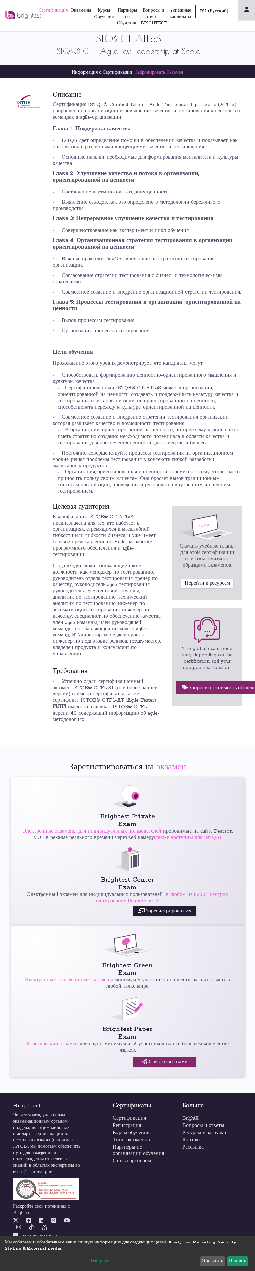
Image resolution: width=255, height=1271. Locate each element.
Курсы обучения (131, 1133)
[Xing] (53, 1221)
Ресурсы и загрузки (204, 1133)
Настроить (101, 1261)
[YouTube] (67, 1221)
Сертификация (53, 10)
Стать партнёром (132, 1161)
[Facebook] (28, 1221)
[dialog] (127, 1253)
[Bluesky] (44, 1228)
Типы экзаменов (131, 1140)
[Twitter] (17, 1221)
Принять (237, 1261)
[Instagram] (18, 1228)
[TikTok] (31, 1228)
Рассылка (193, 1147)
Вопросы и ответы (203, 1126)
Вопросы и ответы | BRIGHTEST (154, 17)
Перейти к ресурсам (207, 583)
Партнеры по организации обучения (138, 1150)
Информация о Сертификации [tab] (102, 72)
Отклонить (212, 1261)
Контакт (191, 1140)
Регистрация (127, 1126)
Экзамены (81, 10)
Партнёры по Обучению (127, 17)
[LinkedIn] (41, 1221)
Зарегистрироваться (168, 911)
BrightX (190, 1118)
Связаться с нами (167, 1062)
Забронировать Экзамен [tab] (159, 72)
